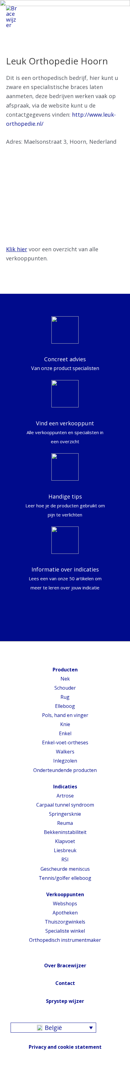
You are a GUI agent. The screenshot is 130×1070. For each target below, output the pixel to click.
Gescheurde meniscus (65, 869)
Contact (65, 983)
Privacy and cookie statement (65, 1047)
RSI (65, 859)
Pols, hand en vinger (65, 715)
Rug (65, 697)
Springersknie (65, 814)
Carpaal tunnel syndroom (65, 804)
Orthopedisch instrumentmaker (65, 940)
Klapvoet (65, 841)
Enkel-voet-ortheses (65, 742)
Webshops (65, 903)
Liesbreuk (65, 850)
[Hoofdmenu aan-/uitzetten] (117, 17)
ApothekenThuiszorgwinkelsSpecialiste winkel (65, 921)
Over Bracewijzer (65, 965)
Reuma (65, 823)
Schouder (65, 687)
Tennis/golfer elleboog (65, 878)
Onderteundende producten (65, 770)
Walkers (65, 751)
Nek (65, 678)
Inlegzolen (65, 760)
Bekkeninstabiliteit (65, 832)
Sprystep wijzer (65, 1001)
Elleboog (65, 706)
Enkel (65, 733)
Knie (65, 724)
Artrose (65, 795)
